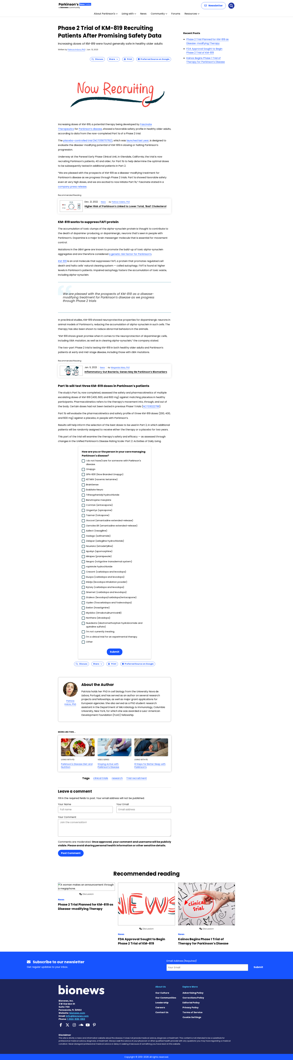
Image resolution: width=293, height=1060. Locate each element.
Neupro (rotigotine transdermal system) (109, 561)
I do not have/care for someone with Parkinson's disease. (113, 462)
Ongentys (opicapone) (99, 510)
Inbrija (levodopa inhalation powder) (106, 581)
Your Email (122, 804)
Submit (114, 652)
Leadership (161, 1002)
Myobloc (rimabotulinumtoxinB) (104, 612)
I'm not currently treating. (100, 631)
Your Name (64, 804)
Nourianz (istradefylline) (99, 546)
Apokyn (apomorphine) (99, 551)
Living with (128, 13)
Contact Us (161, 1012)
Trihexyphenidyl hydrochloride (102, 494)
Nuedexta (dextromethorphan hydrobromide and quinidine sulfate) (114, 624)
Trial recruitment (136, 778)
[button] (213, 5)
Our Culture (162, 992)
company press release (72, 186)
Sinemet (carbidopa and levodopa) (106, 592)
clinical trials (100, 778)
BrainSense (92, 484)
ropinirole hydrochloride (99, 566)
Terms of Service (193, 1012)
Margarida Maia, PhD (120, 367)
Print (129, 59)
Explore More (190, 986)
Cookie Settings (192, 1017)
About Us (160, 986)
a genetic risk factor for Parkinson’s (130, 254)
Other (89, 641)
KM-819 (62, 261)
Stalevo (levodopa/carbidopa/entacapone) (111, 597)
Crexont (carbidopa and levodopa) (106, 571)
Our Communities (165, 997)
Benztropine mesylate (98, 500)
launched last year (138, 140)
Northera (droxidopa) (98, 617)
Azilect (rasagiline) (96, 530)
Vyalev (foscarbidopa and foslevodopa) (109, 602)
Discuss (98, 59)
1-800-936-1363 (76, 1019)
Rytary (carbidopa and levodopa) (105, 587)
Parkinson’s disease (90, 129)
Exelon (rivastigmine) (98, 607)
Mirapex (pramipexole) (99, 556)
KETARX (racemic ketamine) (102, 479)
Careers (160, 1007)
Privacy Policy (191, 1007)
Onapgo (90, 469)
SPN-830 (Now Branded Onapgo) (104, 474)
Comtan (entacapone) (99, 505)
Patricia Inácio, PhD (76, 49)
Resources (190, 13)
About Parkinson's (104, 13)
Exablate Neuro (94, 489)
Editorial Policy (191, 1002)
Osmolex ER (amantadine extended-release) (111, 525)
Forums (175, 13)
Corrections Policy (193, 997)
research (117, 778)
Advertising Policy (193, 992)
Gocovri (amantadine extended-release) (109, 520)
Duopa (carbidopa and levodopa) (105, 576)
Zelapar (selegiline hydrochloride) (105, 540)
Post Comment (71, 853)
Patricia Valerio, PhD (121, 202)
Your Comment (67, 817)
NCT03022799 (151, 406)
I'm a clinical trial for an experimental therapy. (111, 636)
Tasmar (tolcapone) (97, 515)
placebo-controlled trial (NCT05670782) (87, 140)
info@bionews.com (77, 1016)
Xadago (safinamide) (98, 535)
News (143, 13)
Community (158, 13)
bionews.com (77, 1013)
